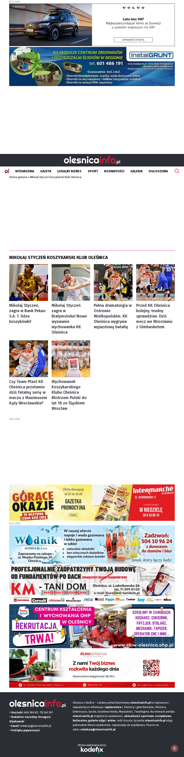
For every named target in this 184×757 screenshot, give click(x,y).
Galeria (136, 171)
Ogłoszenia (158, 171)
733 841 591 (46, 712)
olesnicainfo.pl (155, 720)
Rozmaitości (114, 171)
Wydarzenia (24, 171)
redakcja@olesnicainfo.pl (35, 726)
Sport (93, 171)
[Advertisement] (92, 118)
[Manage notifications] (174, 748)
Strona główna (18, 177)
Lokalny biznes (69, 171)
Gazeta (45, 171)
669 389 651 (31, 712)
